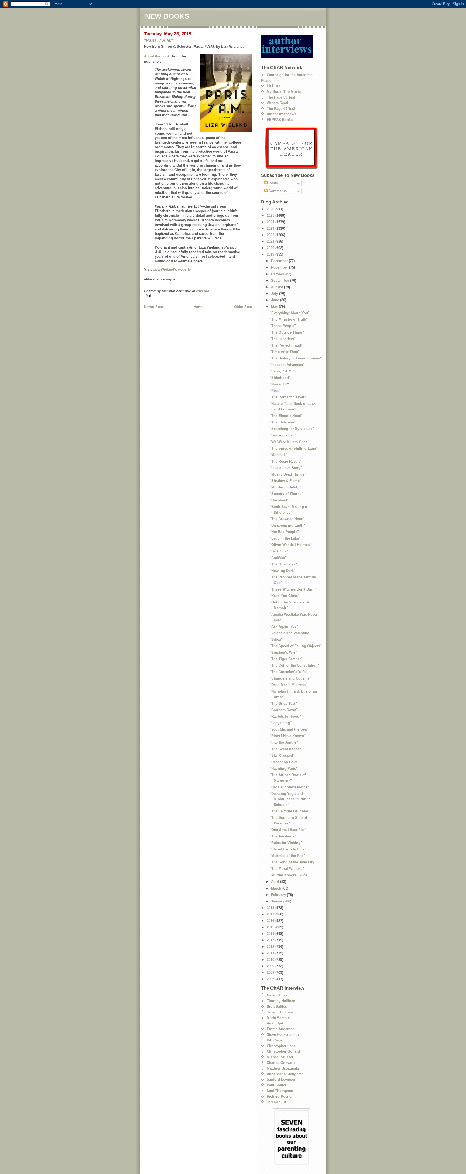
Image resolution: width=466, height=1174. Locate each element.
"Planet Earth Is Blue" (288, 849)
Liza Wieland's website (172, 269)
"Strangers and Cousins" (290, 678)
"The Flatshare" (283, 422)
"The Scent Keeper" (286, 749)
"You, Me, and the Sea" (289, 729)
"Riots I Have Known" (288, 736)
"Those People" (283, 326)
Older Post (243, 307)
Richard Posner (280, 1096)
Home (198, 307)
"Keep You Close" (284, 596)
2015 (271, 927)
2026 (271, 209)
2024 (271, 222)
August (277, 287)
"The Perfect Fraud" (286, 345)
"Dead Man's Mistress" (288, 685)
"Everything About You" (290, 313)
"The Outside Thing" (287, 332)
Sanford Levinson (281, 1079)
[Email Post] (198, 295)
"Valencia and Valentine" (290, 633)
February (279, 895)
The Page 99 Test (281, 97)
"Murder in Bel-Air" (285, 487)
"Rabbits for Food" (285, 716)
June (275, 300)
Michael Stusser (280, 1057)
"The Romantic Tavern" (289, 397)
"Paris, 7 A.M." (158, 40)
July (275, 293)
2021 (271, 241)
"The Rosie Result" (285, 461)
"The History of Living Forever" (296, 358)
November (280, 267)
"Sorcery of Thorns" (286, 494)
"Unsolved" (279, 500)
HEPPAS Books (280, 120)
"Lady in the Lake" (285, 538)
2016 (271, 921)
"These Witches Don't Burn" (293, 589)
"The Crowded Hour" (287, 519)
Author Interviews (281, 114)
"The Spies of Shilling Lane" (293, 448)
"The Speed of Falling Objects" (295, 646)
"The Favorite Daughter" (290, 811)
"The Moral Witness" (287, 869)
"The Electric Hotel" (286, 416)
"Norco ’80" (279, 384)
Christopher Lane (281, 1046)
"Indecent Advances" (287, 365)
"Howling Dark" (282, 571)
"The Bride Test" (283, 703)
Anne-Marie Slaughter (285, 1074)
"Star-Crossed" (282, 756)
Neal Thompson (280, 1091)
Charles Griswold (281, 1063)
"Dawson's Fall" (283, 435)
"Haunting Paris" (284, 768)
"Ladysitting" (281, 723)
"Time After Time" (285, 352)
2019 (271, 254)
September (280, 281)
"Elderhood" (280, 378)
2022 (271, 235)
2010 (271, 960)
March (276, 888)
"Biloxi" (276, 639)
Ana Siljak (275, 1023)
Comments (277, 191)
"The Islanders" (283, 339)
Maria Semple (278, 1018)
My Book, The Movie (284, 92)
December (280, 261)
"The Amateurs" (283, 836)
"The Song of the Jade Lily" (293, 862)
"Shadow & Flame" (285, 481)
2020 (271, 248)
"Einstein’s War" (283, 652)
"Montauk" (278, 455)
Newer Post (153, 307)
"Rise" (275, 391)
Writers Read (277, 103)
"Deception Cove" (284, 762)
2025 (271, 215)
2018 (271, 908)
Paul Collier (276, 1085)
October (278, 274)
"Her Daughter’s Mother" (290, 787)
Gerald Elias (277, 995)
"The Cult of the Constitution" (294, 665)
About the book (157, 56)
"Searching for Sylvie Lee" (292, 429)
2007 (271, 979)
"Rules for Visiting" (286, 843)
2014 (271, 934)
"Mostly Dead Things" (288, 474)
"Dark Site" (279, 551)
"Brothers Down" (284, 710)
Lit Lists (273, 86)
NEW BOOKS (167, 16)
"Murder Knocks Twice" (289, 875)
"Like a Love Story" (286, 468)
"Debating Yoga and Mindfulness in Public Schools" (290, 799)
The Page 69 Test (281, 109)
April (275, 882)
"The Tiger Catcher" (286, 659)
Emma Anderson (281, 1029)
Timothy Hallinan (281, 1001)
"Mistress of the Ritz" (287, 856)
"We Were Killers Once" (289, 442)
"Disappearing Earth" (287, 525)
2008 (271, 973)
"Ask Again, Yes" (284, 627)
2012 (271, 947)
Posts (273, 183)
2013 (271, 940)
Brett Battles (277, 1007)
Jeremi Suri (276, 1102)
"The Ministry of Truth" (289, 319)
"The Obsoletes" (283, 564)
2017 (271, 914)
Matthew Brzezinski (283, 1068)
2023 (271, 228)
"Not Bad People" (284, 532)
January (278, 901)
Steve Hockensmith (283, 1035)
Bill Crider (275, 1040)
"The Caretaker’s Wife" (288, 672)
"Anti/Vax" (278, 558)
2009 (271, 966)
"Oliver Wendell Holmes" (290, 545)
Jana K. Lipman (280, 1012)
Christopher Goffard (283, 1051)
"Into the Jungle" (284, 742)
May (275, 306)
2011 (271, 953)
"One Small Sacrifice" (288, 830)
